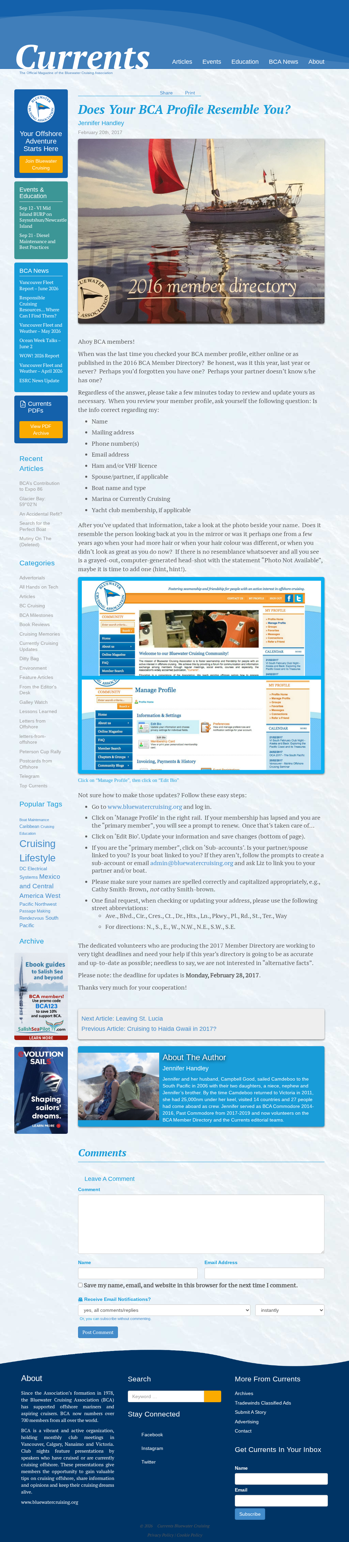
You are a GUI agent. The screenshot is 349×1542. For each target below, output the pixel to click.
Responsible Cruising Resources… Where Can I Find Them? (39, 307)
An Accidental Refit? (40, 514)
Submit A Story (250, 1412)
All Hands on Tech (38, 587)
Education (245, 61)
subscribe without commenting (125, 1319)
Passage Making (34, 911)
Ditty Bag (29, 658)
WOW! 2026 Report (39, 356)
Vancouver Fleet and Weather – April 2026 (40, 368)
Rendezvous (31, 918)
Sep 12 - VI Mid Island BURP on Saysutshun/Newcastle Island (43, 217)
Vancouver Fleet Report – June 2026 (38, 285)
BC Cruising (32, 605)
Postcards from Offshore (35, 764)
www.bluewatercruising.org (145, 807)
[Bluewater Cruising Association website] (41, 108)
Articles (182, 61)
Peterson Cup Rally (40, 751)
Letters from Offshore (32, 724)
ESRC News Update (39, 380)
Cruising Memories (39, 634)
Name (84, 1262)
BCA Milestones (36, 615)
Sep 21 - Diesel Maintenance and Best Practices (37, 241)
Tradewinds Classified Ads (263, 1403)
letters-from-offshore (32, 739)
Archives (244, 1393)
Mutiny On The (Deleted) (35, 541)
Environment (33, 668)
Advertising (247, 1421)
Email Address (221, 1262)
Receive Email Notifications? (117, 1299)
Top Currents (33, 785)
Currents (82, 42)
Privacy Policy (160, 1535)
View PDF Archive (40, 430)
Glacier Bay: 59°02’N (32, 501)
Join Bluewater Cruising (41, 164)
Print (190, 92)
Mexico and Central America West (39, 886)
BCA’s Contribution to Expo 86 (39, 486)
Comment (89, 1189)
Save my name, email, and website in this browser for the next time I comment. (191, 1285)
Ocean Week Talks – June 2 (40, 343)
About (316, 61)
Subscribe (250, 1514)
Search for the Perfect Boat (34, 526)
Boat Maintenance (34, 820)
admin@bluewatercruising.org (191, 863)
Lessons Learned (38, 711)
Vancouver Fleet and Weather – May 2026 (40, 328)
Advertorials (32, 577)
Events (211, 61)
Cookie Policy (189, 1535)
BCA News (283, 61)
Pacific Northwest (38, 904)
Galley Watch (33, 702)
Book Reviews (34, 624)
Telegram (29, 776)
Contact (243, 1431)
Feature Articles (36, 677)
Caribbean (29, 826)
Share (166, 92)
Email (241, 1490)
